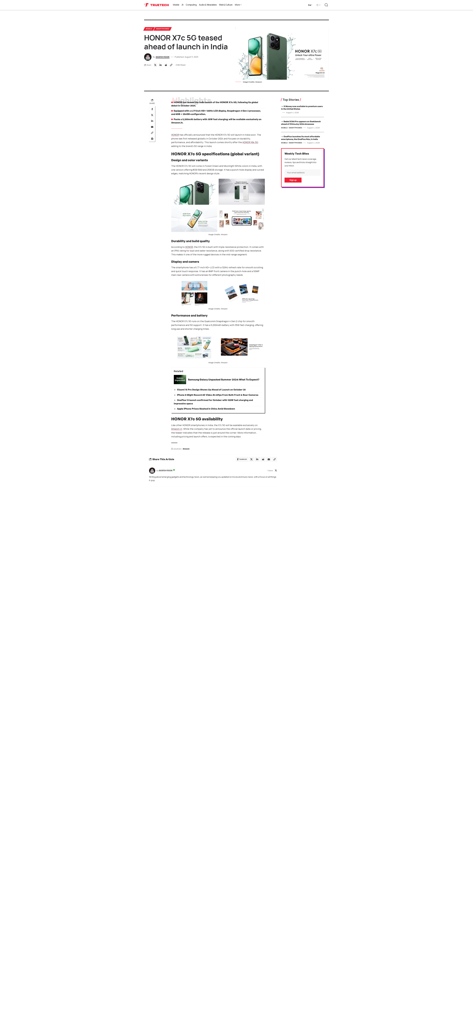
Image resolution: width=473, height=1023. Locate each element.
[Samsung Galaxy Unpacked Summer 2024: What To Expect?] (180, 379)
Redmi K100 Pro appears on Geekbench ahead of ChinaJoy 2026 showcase (301, 122)
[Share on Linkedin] (160, 65)
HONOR (175, 134)
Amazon (186, 449)
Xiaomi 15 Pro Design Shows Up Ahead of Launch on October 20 (211, 389)
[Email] (152, 127)
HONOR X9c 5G (250, 142)
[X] (276, 471)
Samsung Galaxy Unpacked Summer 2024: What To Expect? (223, 379)
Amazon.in (176, 428)
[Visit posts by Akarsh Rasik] (152, 471)
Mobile (149, 29)
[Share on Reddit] (165, 65)
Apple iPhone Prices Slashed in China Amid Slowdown (206, 408)
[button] (309, 5)
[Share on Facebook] (152, 109)
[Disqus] (213, 521)
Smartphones (162, 29)
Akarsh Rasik (162, 57)
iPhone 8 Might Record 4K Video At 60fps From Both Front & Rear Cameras (217, 395)
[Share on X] (155, 65)
